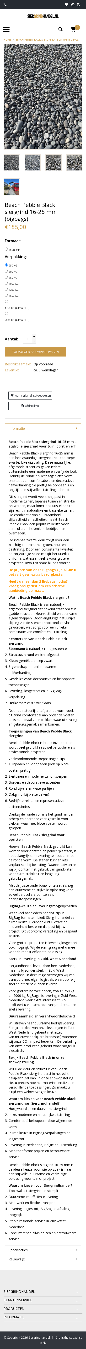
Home (7, 39)
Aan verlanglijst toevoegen (33, 395)
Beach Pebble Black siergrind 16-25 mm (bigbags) (47, 39)
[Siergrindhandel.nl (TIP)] (43, 16)
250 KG (13, 265)
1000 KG (14, 283)
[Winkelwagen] (73, 30)
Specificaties (18, 1250)
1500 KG (14, 295)
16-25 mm (14, 249)
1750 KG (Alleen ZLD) (17, 308)
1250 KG (14, 289)
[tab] (43, 428)
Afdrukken (32, 406)
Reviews (17, 1259)
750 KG (13, 277)
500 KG (13, 271)
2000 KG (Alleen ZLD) (17, 320)
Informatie (17, 428)
